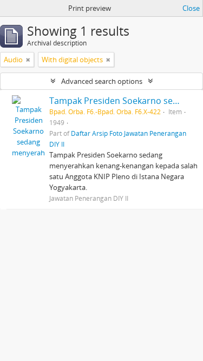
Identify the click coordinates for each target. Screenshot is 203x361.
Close (191, 8)
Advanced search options (101, 81)
